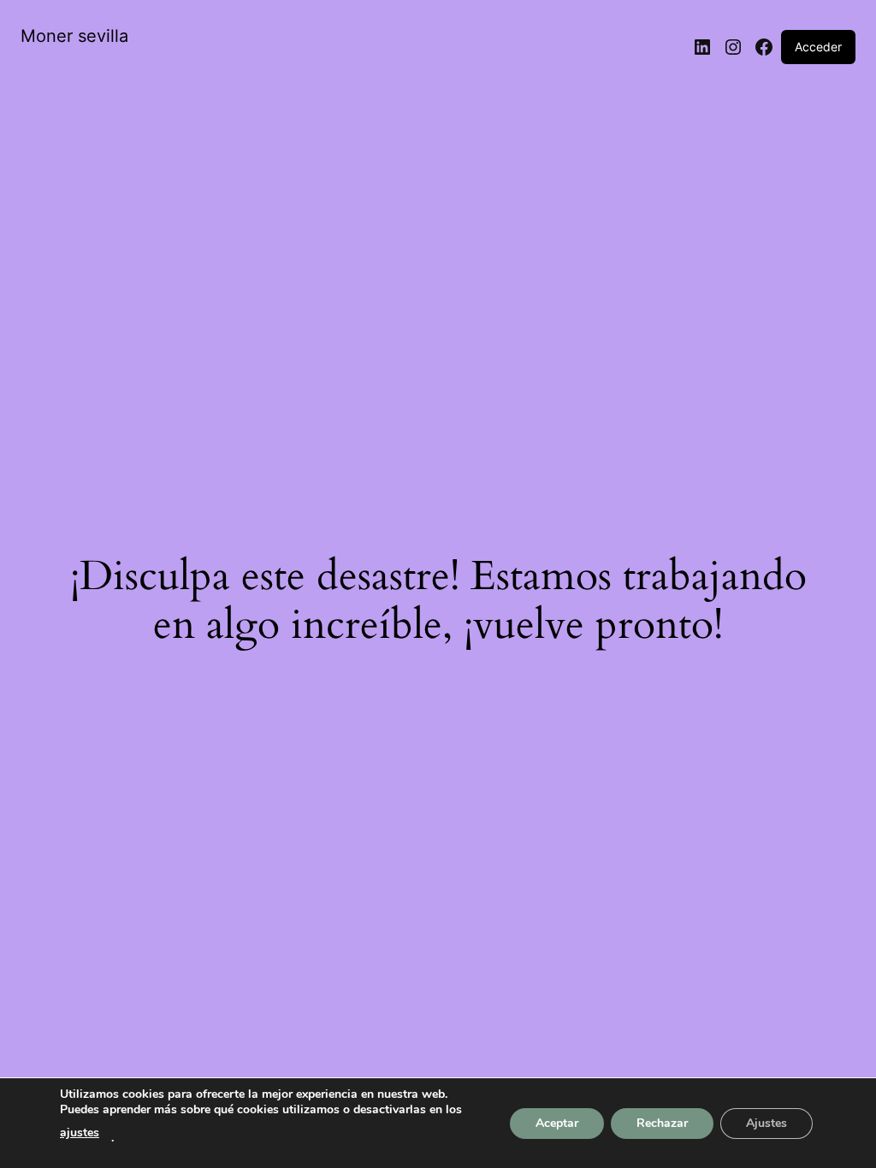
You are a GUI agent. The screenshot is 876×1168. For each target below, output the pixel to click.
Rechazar (662, 1123)
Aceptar (557, 1123)
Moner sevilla (74, 36)
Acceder (818, 46)
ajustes (79, 1132)
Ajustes (766, 1123)
